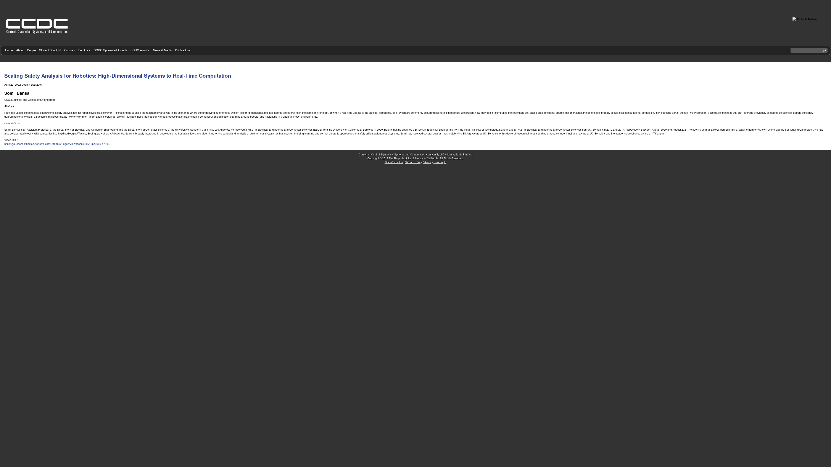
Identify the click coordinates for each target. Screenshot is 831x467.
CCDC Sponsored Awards (110, 50)
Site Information (394, 162)
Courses (69, 50)
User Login (439, 162)
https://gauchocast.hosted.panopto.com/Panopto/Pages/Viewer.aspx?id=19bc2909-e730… (57, 144)
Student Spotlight (50, 50)
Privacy (427, 162)
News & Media (162, 50)
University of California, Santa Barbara (449, 154)
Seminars (84, 50)
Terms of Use (412, 162)
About (20, 50)
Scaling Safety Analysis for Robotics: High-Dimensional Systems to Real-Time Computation (117, 75)
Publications (182, 50)
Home (9, 50)
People (31, 50)
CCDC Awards (140, 50)
